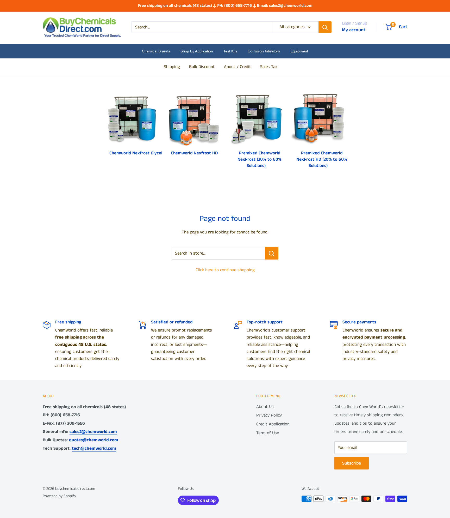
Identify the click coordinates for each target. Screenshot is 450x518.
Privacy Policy (269, 415)
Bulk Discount (202, 67)
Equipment (299, 51)
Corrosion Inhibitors (264, 51)
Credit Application (273, 424)
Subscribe (351, 463)
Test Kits (230, 51)
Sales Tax (268, 67)
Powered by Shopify (59, 496)
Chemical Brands (156, 51)
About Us (265, 406)
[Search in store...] (271, 253)
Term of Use (267, 433)
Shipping (172, 67)
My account (353, 30)
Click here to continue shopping (225, 270)
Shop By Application (196, 51)
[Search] (325, 27)
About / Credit (237, 67)
